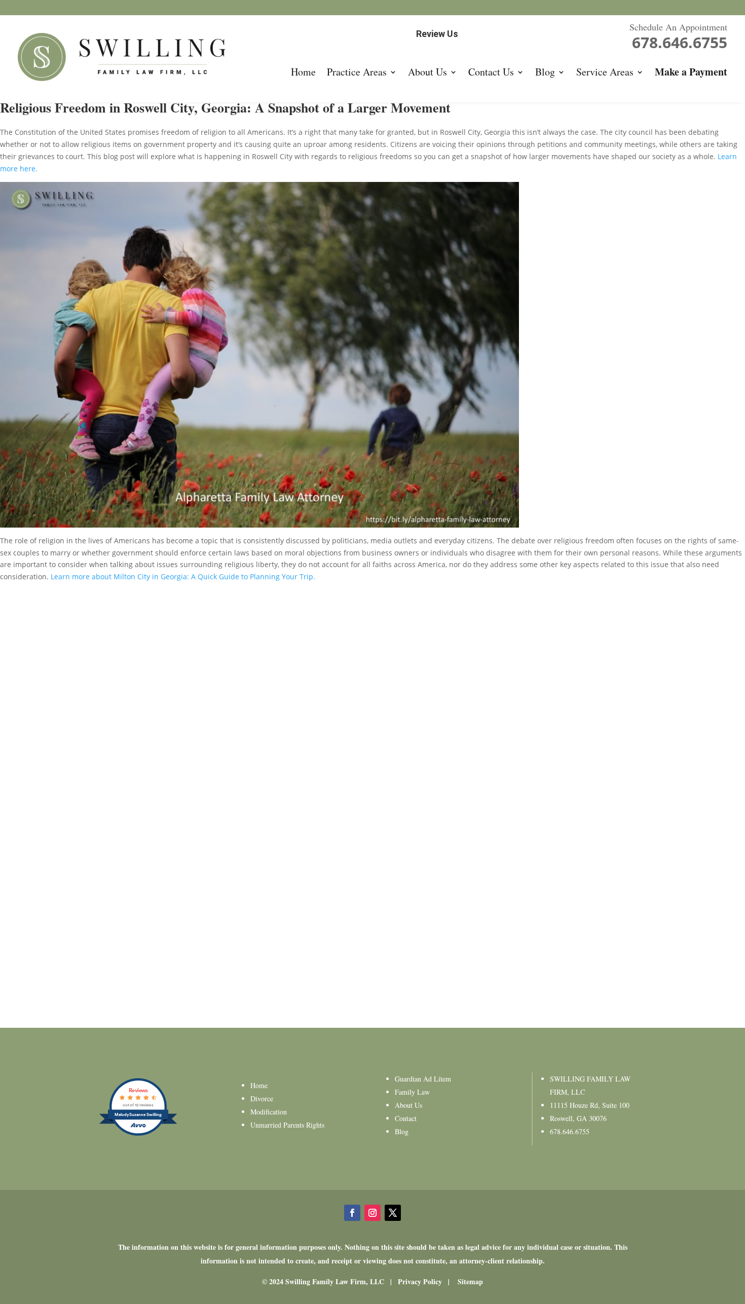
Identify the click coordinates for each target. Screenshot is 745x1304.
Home (303, 72)
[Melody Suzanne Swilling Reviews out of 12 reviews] (138, 1134)
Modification (268, 1111)
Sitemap (470, 1281)
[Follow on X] (393, 1213)
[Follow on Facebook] (352, 1213)
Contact (406, 1118)
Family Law (412, 1092)
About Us (427, 72)
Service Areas (605, 72)
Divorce (261, 1098)
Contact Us (491, 72)
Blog (545, 72)
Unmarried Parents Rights (287, 1125)
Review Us (437, 33)
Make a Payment (691, 71)
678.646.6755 (569, 1131)
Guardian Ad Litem (423, 1079)
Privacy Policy (420, 1281)
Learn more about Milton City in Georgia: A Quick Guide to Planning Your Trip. (183, 576)
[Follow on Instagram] (372, 1213)
